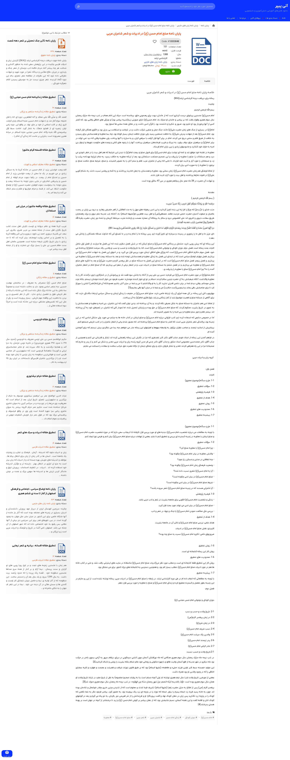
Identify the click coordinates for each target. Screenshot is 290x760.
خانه (283, 18)
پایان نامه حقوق (48, 55)
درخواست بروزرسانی (152, 54)
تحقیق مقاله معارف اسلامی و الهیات (39, 164)
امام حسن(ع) (206, 717)
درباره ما (243, 18)
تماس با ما (231, 18)
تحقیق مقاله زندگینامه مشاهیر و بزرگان (37, 111)
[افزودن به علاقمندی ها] (154, 41)
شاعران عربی (155, 717)
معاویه (107, 717)
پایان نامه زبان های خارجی (155, 62)
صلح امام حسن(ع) (123, 717)
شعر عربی (140, 717)
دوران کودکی (190, 717)
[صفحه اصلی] (213, 25)
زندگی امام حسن (172, 717)
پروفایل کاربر (255, 18)
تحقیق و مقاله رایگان (45, 277)
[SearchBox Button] (78, 6)
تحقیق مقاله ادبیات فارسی (43, 447)
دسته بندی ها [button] (272, 18)
